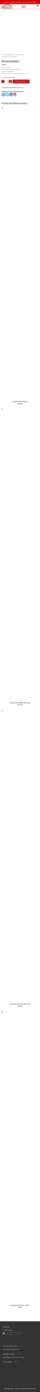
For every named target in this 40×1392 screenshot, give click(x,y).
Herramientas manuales (16, 87)
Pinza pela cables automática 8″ (20, 1004)
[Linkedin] (11, 94)
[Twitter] (7, 94)
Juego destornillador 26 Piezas (20, 703)
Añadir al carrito (21, 81)
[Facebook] (3, 94)
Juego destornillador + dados (20, 1305)
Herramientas (10, 54)
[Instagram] (14, 94)
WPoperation (31, 1388)
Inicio (3, 54)
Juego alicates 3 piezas (19, 401)
